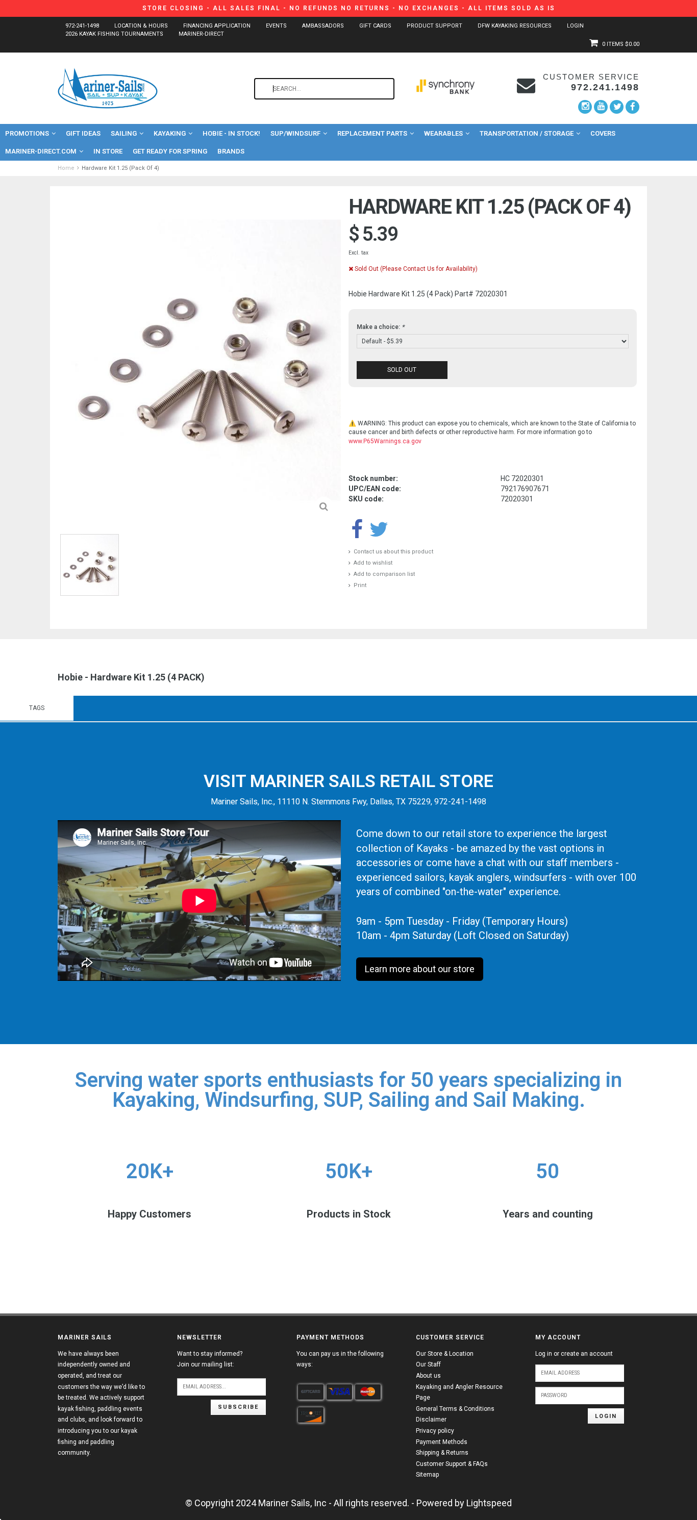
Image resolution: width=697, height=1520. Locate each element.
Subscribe (238, 1407)
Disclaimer (431, 1419)
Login (575, 25)
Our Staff (428, 1364)
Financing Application (217, 25)
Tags (36, 708)
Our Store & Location (445, 1353)
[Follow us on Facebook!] (632, 106)
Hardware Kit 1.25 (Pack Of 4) (120, 168)
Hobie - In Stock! (231, 133)
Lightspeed (489, 1503)
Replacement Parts (372, 133)
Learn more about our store (420, 969)
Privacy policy (435, 1430)
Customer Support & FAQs (452, 1463)
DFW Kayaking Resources (515, 25)
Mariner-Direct (201, 34)
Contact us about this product (393, 551)
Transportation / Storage (527, 133)
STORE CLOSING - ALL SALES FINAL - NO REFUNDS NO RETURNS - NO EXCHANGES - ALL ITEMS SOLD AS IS (348, 8)
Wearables (443, 133)
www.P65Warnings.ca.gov (384, 441)
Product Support (434, 25)
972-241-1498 (82, 25)
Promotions (27, 133)
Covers (602, 133)
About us (428, 1375)
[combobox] (324, 88)
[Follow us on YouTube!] (601, 107)
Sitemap (427, 1474)
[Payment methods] (310, 1392)
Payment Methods (441, 1442)
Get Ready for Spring (170, 151)
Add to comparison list (384, 574)
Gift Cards (375, 25)
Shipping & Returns (442, 1452)
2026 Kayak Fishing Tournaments (114, 34)
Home (66, 168)
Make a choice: (380, 327)
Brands (230, 151)
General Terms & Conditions (455, 1408)
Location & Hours (141, 25)
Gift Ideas (83, 133)
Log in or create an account (574, 1353)
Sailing (124, 133)
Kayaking (170, 133)
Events (276, 25)
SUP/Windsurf (295, 133)
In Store (107, 151)
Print (360, 585)
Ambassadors (323, 25)
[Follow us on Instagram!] (585, 107)
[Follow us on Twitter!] (617, 107)
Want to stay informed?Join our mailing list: (209, 1359)
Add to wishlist (373, 563)
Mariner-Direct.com (41, 151)
